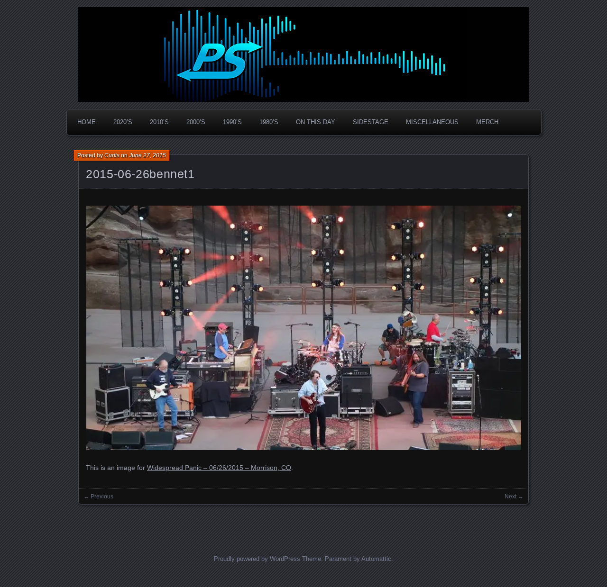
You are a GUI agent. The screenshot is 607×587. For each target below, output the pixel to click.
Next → (514, 496)
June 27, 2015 (147, 155)
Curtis (112, 155)
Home (86, 122)
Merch (487, 122)
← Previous (98, 496)
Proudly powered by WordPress (257, 558)
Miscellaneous (432, 122)
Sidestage (370, 122)
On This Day (315, 122)
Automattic (376, 558)
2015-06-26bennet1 (140, 174)
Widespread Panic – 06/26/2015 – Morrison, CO (219, 467)
